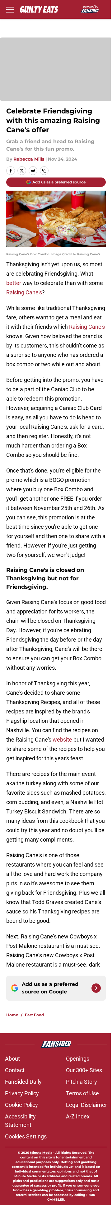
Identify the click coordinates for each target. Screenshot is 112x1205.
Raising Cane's (24, 292)
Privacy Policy (22, 1093)
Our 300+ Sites (84, 1070)
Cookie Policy (21, 1105)
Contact (15, 1070)
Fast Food (34, 1014)
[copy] (44, 170)
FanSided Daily (23, 1081)
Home (12, 1014)
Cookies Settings (26, 1136)
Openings (77, 1058)
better (13, 283)
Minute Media (41, 1153)
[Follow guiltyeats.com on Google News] (96, 988)
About (12, 1058)
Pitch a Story (81, 1081)
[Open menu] (10, 9)
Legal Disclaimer (86, 1105)
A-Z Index (78, 1116)
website (62, 739)
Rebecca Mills (28, 159)
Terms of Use (82, 1093)
